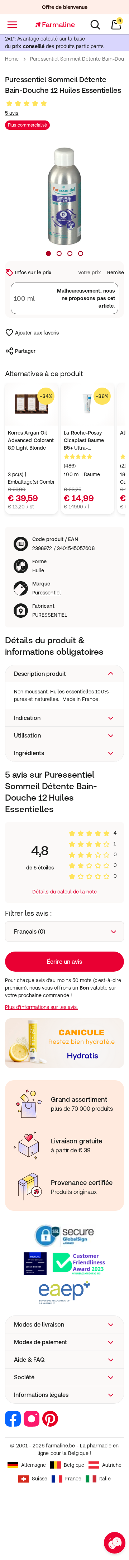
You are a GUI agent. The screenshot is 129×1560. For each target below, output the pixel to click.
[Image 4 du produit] (80, 253)
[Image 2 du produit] (59, 253)
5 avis (11, 113)
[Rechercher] (95, 24)
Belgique (74, 1465)
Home (12, 59)
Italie (104, 1478)
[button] (64, 673)
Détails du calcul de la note (64, 892)
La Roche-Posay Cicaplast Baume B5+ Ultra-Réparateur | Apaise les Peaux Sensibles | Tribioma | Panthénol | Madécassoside (87, 441)
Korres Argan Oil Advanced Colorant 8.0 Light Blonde (31, 440)
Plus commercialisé (27, 125)
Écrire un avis (64, 961)
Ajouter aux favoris (37, 333)
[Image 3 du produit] (69, 253)
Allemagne (33, 1465)
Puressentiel (46, 593)
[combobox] (64, 931)
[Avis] (26, 103)
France (73, 1478)
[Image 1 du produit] (48, 253)
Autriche (112, 1465)
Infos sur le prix (33, 272)
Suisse (39, 1478)
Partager (25, 351)
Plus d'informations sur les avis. (41, 1007)
